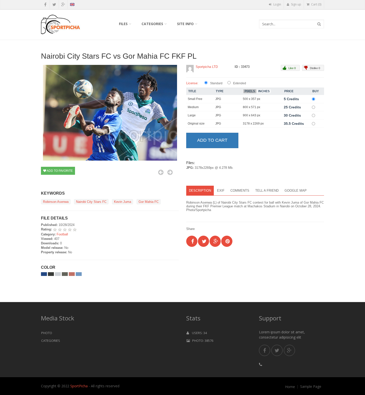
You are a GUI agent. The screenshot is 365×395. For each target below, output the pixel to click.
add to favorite (59, 171)
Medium (193, 107)
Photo (46, 333)
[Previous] (160, 172)
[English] (72, 5)
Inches (264, 91)
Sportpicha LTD (207, 67)
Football (62, 234)
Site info (185, 23)
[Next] (170, 172)
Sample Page (310, 386)
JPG (218, 99)
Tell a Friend (267, 190)
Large (192, 115)
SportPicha (79, 386)
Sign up (295, 4)
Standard (216, 83)
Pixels (250, 91)
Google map (296, 190)
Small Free (195, 99)
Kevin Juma (122, 202)
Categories (152, 23)
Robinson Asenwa (56, 202)
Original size (196, 123)
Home (290, 387)
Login (277, 4)
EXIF (220, 190)
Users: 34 (198, 333)
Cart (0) (315, 4)
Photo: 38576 (201, 340)
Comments (239, 190)
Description (200, 190)
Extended (239, 83)
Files (123, 23)
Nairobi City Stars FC (91, 202)
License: (192, 83)
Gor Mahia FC (149, 202)
